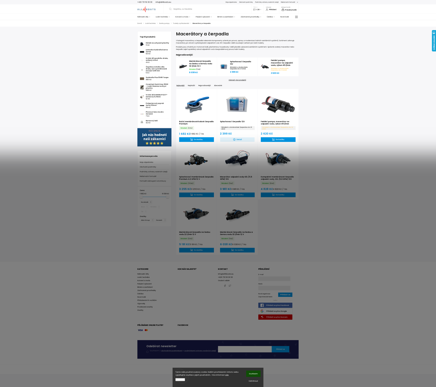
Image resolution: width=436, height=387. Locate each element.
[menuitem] (145, 17)
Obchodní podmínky (246, 2)
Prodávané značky (145, 307)
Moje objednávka (231, 2)
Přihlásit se (280, 349)
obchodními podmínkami (171, 351)
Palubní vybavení (144, 284)
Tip (143, 211)
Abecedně (218, 85)
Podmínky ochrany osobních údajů (267, 2)
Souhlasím (253, 373)
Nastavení (180, 379)
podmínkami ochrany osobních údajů (200, 351)
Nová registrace (264, 294)
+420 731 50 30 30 (225, 277)
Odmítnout (253, 381)
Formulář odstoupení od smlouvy (153, 181)
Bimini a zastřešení (145, 287)
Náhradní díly (143, 274)
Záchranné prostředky (146, 290)
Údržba (140, 294)
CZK (258, 10)
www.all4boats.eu (230, 285)
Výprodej (141, 303)
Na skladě (146, 202)
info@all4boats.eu (225, 274)
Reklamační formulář (288, 2)
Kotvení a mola (143, 280)
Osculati (160, 220)
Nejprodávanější (204, 85)
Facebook (225, 285)
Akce (144, 207)
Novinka (155, 207)
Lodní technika (143, 277)
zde (227, 375)
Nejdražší (191, 85)
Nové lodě (141, 297)
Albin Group (147, 220)
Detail (239, 139)
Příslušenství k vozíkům (147, 300)
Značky (140, 310)
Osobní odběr (224, 280)
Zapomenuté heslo (265, 297)
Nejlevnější (180, 85)
